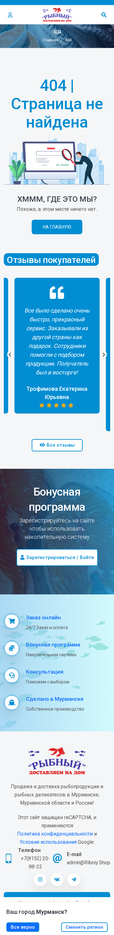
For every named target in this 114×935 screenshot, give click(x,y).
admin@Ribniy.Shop (88, 863)
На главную (57, 226)
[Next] (103, 354)
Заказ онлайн (43, 617)
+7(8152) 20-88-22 (35, 862)
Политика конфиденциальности (55, 834)
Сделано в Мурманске (55, 699)
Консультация (44, 672)
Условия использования (48, 842)
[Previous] (10, 354)
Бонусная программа (53, 644)
